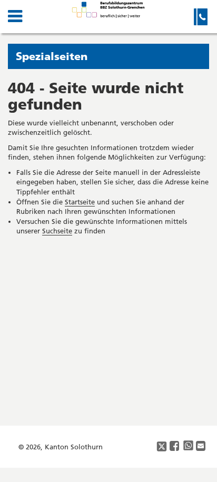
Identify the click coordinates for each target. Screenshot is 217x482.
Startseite (80, 202)
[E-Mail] (201, 446)
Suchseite (57, 231)
